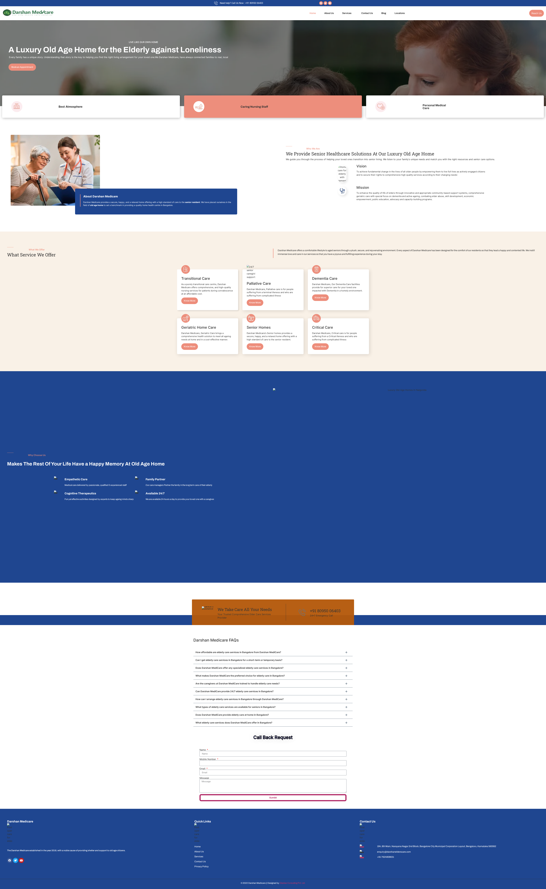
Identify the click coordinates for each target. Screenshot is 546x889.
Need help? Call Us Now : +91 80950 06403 (241, 3)
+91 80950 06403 (325, 610)
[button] (347, 13)
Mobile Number (208, 759)
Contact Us (367, 13)
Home (313, 13)
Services (346, 13)
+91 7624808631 (385, 857)
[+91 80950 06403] (302, 612)
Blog (383, 13)
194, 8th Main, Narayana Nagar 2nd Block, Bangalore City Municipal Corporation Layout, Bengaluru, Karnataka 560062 (436, 846)
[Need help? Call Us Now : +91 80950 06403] (216, 3)
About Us (329, 13)
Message (204, 778)
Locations (400, 13)
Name (202, 750)
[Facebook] (321, 3)
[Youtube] (330, 3)
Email (202, 768)
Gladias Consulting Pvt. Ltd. (292, 883)
